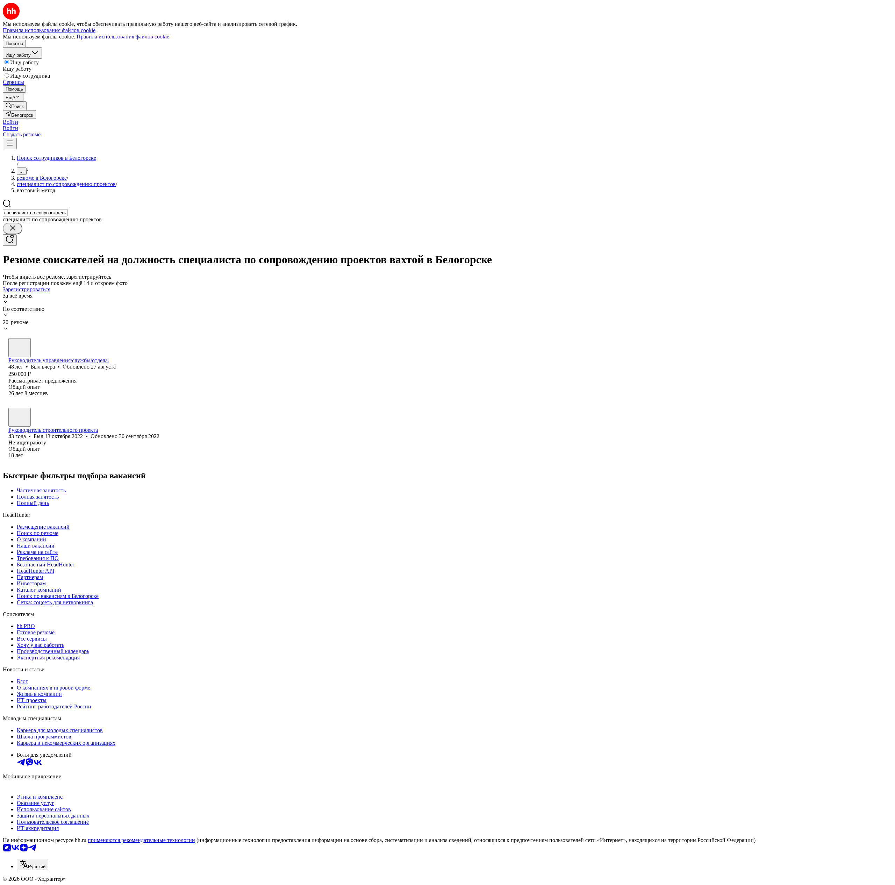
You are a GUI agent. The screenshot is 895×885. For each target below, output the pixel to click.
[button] (10, 122)
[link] (15, 105)
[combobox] (35, 212)
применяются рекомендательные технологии (141, 840)
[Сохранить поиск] (10, 240)
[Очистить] (12, 228)
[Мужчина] (19, 347)
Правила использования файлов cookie (123, 37)
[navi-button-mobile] (10, 143)
